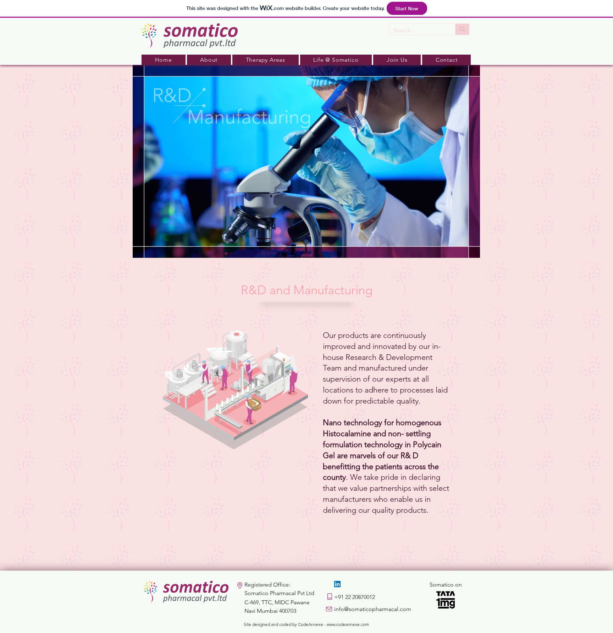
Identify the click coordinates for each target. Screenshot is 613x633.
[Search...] (462, 29)
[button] (209, 60)
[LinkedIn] (337, 584)
